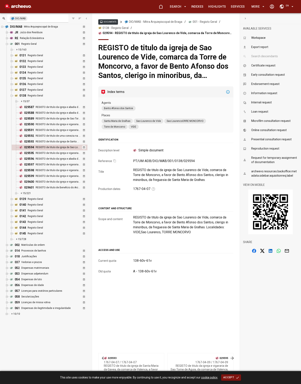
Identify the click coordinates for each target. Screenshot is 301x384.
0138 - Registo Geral (116, 28)
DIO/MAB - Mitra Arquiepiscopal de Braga (155, 21)
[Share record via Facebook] (254, 251)
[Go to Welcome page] (161, 6)
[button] (177, 6)
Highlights (217, 6)
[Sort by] (73, 18)
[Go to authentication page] (272, 6)
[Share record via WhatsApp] (279, 251)
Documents (108, 21)
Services (238, 6)
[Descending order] (80, 18)
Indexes (197, 6)
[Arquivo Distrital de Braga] (18, 7)
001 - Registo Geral (205, 21)
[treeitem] (54, 147)
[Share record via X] (262, 251)
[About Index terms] (228, 92)
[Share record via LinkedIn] (270, 251)
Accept (228, 377)
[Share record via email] (287, 251)
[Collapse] (86, 18)
